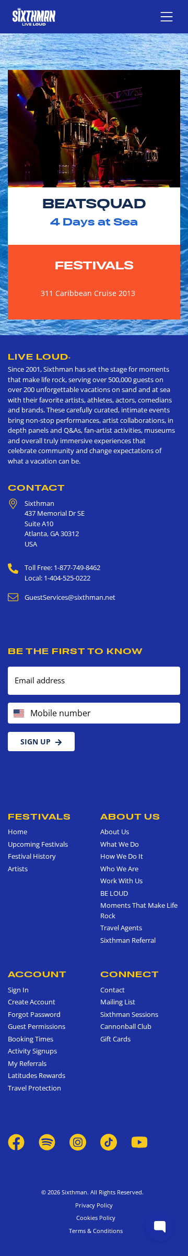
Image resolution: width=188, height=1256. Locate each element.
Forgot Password (34, 1014)
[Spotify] (47, 1141)
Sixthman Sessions (129, 1014)
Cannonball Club (125, 1026)
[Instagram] (77, 1141)
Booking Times (30, 1039)
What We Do (119, 844)
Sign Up (35, 741)
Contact (36, 487)
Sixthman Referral (128, 940)
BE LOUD (114, 893)
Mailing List (117, 1001)
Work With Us (121, 880)
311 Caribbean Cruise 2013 (88, 293)
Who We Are (119, 868)
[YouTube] (139, 1141)
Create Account (31, 1001)
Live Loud (39, 356)
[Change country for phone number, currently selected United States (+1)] (18, 713)
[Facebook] (16, 1141)
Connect (129, 974)
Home (17, 831)
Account (37, 974)
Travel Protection (34, 1088)
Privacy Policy (94, 1205)
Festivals (94, 265)
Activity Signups (32, 1051)
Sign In (18, 989)
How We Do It (121, 856)
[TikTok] (109, 1141)
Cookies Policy (94, 1218)
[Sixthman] (34, 16)
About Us (130, 816)
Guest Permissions (36, 1026)
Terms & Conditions (94, 1231)
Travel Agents (121, 927)
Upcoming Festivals (38, 844)
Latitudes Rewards (36, 1075)
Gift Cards (115, 1039)
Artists (18, 868)
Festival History (32, 856)
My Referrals (27, 1063)
